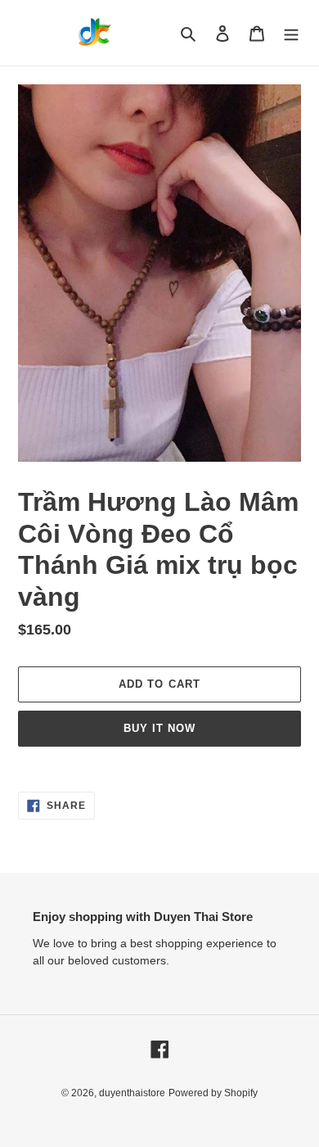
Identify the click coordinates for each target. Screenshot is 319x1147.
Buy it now (159, 728)
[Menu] (291, 33)
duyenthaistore (132, 1093)
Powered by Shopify (213, 1093)
